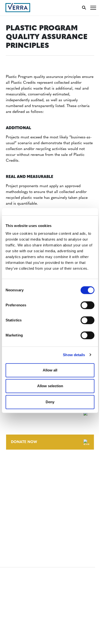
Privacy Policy (19, 519)
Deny (50, 402)
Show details (74, 355)
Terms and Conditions (26, 501)
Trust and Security (23, 528)
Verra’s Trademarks (23, 483)
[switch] (87, 305)
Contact (14, 465)
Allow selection (50, 386)
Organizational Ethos (26, 492)
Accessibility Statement (27, 510)
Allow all (50, 370)
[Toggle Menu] (93, 7)
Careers (13, 474)
